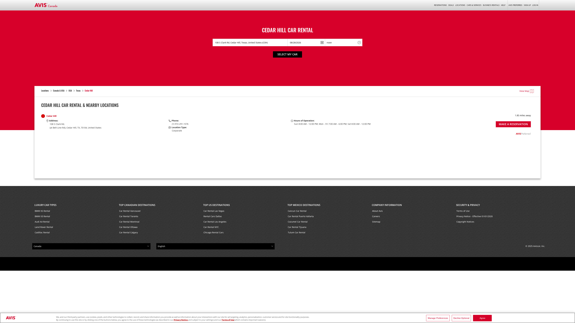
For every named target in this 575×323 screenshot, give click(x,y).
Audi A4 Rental (42, 221)
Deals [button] (451, 5)
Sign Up (527, 5)
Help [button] (503, 5)
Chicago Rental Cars (213, 232)
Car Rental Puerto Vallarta (301, 216)
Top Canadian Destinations (137, 205)
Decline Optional (461, 318)
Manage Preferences (438, 318)
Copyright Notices (465, 221)
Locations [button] (460, 5)
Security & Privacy (468, 205)
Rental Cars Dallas (212, 216)
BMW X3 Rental (42, 216)
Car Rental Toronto (128, 216)
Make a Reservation (513, 124)
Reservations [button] (440, 5)
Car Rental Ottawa (128, 227)
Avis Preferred (515, 5)
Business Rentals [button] (491, 5)
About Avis (377, 211)
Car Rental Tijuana (297, 227)
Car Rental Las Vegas (213, 211)
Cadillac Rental (42, 232)
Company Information (387, 205)
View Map (524, 91)
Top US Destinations (216, 205)
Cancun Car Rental (297, 211)
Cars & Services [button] (474, 5)
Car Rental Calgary (128, 232)
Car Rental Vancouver (130, 211)
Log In (535, 5)
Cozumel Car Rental (298, 221)
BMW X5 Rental (42, 211)
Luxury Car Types (45, 205)
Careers (376, 216)
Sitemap (376, 221)
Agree (482, 318)
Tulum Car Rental (296, 232)
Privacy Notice (181, 320)
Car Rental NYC (211, 227)
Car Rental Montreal (129, 221)
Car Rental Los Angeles (214, 221)
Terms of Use (463, 211)
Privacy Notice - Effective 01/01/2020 (474, 216)
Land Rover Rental (44, 227)
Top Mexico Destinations (304, 205)
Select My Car (287, 54)
